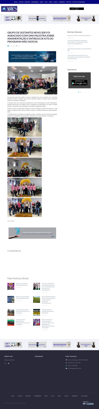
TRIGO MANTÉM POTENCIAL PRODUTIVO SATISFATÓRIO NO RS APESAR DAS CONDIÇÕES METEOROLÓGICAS (49, 300)
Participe (68, 2)
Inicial (16, 2)
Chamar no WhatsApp (72, 365)
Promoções (62, 2)
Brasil (19, 46)
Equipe (41, 2)
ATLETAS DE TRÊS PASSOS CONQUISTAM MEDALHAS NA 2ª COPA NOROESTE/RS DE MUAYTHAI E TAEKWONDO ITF (48, 287)
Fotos (46, 2)
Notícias (21, 2)
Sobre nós (27, 2)
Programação (35, 2)
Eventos (56, 2)
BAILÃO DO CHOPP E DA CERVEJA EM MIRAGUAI (79, 35)
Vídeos (50, 2)
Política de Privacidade (78, 2)
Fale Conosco (84, 396)
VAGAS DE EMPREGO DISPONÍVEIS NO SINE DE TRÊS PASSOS (48, 311)
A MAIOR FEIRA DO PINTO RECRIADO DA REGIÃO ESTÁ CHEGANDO (23, 311)
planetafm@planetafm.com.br (74, 368)
